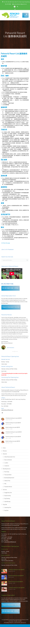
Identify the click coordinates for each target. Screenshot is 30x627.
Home (4, 447)
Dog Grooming (7, 495)
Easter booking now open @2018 (13, 441)
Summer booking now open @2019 (13, 422)
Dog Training (7, 498)
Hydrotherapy (7, 501)
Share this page (6, 243)
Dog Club (5, 504)
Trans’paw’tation (8, 474)
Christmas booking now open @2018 (13, 431)
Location (6, 462)
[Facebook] (14, 6)
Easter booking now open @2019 (13, 427)
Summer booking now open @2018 (13, 436)
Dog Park (6, 510)
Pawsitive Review (8, 486)
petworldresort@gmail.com (20, 4)
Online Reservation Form (9, 456)
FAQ (5, 483)
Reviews (5, 450)
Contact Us (6, 465)
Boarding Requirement (9, 477)
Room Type (6, 471)
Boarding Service (6, 468)
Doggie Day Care (8, 492)
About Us (5, 453)
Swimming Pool (7, 507)
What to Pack (7, 480)
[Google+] (2, 413)
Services (5, 489)
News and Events (8, 459)
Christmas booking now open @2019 (13, 418)
